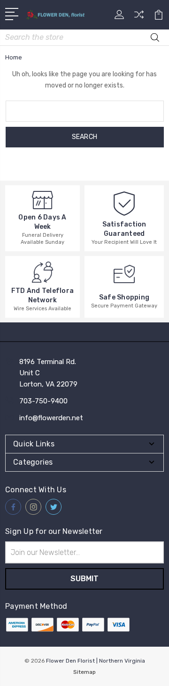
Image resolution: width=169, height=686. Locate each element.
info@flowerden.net (51, 418)
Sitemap (84, 672)
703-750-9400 (43, 401)
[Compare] (139, 17)
